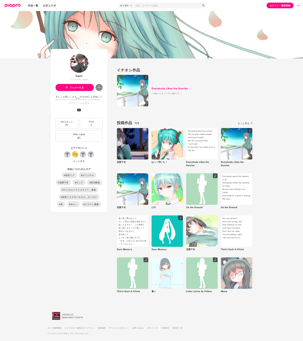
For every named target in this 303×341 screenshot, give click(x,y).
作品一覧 (33, 5)
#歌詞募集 (94, 182)
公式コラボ (49, 5)
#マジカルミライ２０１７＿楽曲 (79, 189)
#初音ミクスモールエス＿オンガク (79, 196)
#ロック (79, 182)
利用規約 (102, 328)
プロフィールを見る (79, 102)
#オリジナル (87, 175)
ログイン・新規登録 (280, 5)
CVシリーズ (152, 328)
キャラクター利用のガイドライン (80, 328)
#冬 (61, 204)
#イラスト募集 (91, 204)
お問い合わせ (138, 328)
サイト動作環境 (54, 328)
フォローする (77, 87)
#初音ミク (69, 175)
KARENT (165, 328)
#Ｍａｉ (73, 204)
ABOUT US (177, 328)
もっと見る (79, 161)
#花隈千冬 (63, 182)
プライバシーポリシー (119, 328)
